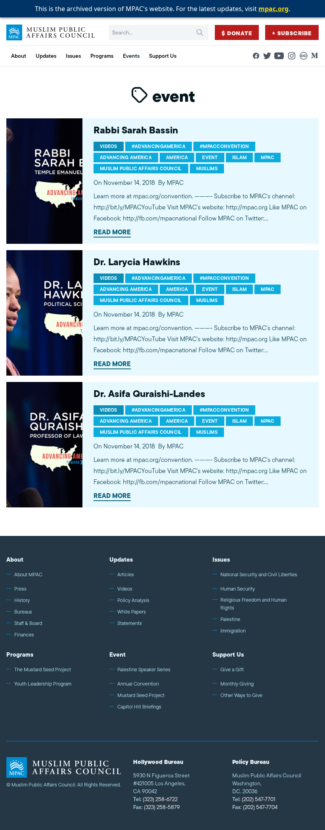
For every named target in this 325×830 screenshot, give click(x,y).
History (22, 600)
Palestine (230, 619)
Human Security (237, 589)
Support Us (228, 654)
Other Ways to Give (241, 695)
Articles (125, 574)
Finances (24, 634)
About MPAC (28, 574)
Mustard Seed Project (140, 695)
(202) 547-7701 (253, 799)
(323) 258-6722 (155, 799)
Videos (124, 589)
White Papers (131, 611)
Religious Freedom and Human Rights (253, 604)
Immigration (233, 630)
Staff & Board (28, 623)
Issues (221, 559)
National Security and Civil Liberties (258, 574)
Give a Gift (232, 669)
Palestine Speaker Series (143, 669)
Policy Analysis (133, 600)
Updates (121, 559)
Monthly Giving (237, 684)
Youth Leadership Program (42, 684)
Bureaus (23, 611)
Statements (129, 623)
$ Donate (237, 33)
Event (117, 654)
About (14, 559)
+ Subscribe (292, 33)
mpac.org (273, 8)
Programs (19, 654)
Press (20, 589)
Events (131, 56)
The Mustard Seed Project (42, 669)
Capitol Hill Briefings (139, 706)
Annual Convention (138, 684)
